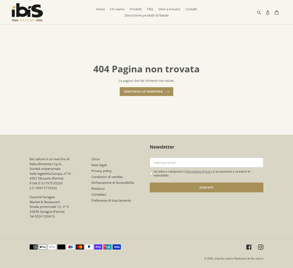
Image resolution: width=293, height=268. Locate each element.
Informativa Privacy (198, 171)
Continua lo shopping (143, 91)
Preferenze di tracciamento (111, 200)
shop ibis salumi (223, 258)
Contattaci (98, 194)
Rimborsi (98, 188)
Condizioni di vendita (106, 177)
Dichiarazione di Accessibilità (112, 182)
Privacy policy (101, 171)
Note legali (99, 165)
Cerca (95, 159)
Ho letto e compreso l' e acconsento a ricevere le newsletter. (202, 173)
